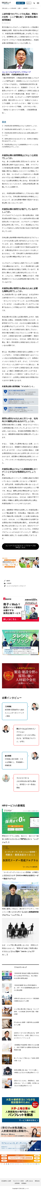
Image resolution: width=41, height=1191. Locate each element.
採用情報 (17, 1183)
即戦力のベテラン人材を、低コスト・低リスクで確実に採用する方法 (20, 839)
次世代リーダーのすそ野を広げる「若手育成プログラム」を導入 (26, 735)
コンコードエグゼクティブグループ (16, 72)
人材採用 (8, 583)
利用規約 (23, 1183)
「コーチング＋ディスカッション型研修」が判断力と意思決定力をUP (20, 875)
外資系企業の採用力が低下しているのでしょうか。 (21, 129)
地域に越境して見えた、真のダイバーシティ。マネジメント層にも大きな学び (20, 912)
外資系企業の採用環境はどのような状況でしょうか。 (21, 126)
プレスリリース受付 (18, 1181)
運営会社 (37, 1181)
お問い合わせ (29, 1181)
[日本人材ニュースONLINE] (6, 3)
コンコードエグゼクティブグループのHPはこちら (20, 546)
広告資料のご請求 (6, 1181)
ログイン (29, 3)
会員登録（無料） (20, 3)
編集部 (8, 580)
